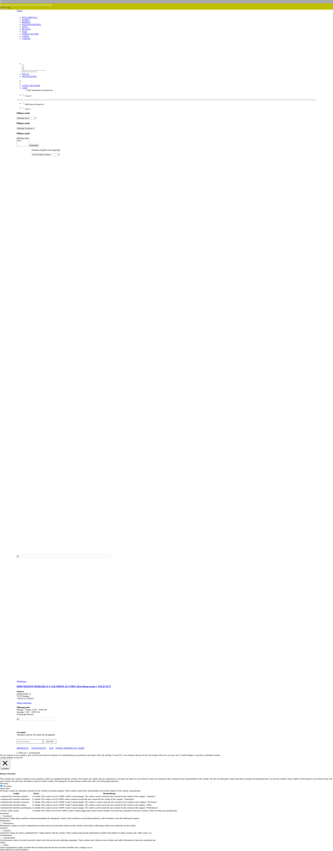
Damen (26, 20)
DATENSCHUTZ (38, 748)
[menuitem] (169, 17)
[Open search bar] (34, 65)
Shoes (28, 96)
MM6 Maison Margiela (34, 104)
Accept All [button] (18, 757)
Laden (25, 36)
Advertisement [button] (6, 835)
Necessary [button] (4, 783)
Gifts (25, 27)
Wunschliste (29, 76)
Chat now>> (5, 8)
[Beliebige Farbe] (23, 138)
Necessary (7, 786)
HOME (81, 748)
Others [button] (2, 842)
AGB (51, 748)
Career (26, 38)
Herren (26, 22)
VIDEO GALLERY (30, 34)
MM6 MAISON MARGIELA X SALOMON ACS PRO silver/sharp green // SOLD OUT (64, 686)
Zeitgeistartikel (31, 24)
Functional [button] (4, 813)
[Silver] (23, 141)
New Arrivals (29, 17)
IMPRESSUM (22, 748)
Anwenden (34, 145)
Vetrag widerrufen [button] (24, 703)
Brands (26, 29)
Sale (24, 31)
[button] (64, 557)
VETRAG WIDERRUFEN (66, 748)
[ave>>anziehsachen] (166, 12)
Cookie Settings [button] (6, 757)
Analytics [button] (4, 828)
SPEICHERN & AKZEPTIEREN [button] (14, 850)
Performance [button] (5, 821)
